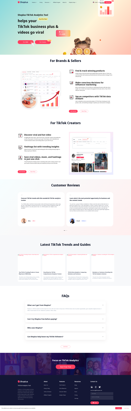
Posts (76, 391)
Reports (76, 388)
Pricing (41, 2)
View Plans (84, 111)
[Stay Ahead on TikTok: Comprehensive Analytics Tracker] (53, 262)
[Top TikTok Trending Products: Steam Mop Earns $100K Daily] (29, 262)
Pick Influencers (62, 388)
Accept (118, 408)
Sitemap (76, 398)
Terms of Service (47, 391)
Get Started (73, 111)
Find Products (62, 385)
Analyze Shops (62, 395)
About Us (64, 2)
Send (95, 402)
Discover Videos (63, 391)
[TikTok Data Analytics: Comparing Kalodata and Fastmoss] (78, 262)
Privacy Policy (47, 388)
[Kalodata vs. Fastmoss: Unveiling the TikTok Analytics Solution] (102, 262)
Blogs (76, 385)
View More (65, 346)
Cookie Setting (126, 408)
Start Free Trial (65, 367)
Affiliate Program (56, 2)
